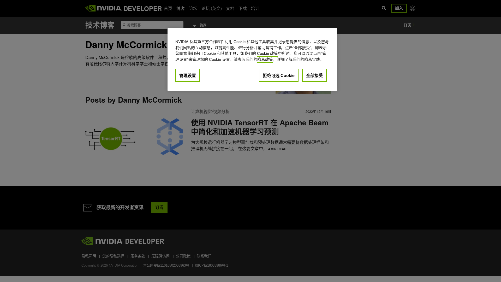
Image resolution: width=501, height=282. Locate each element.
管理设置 (187, 75)
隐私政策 (265, 59)
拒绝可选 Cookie (279, 75)
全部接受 (314, 75)
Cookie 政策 (267, 53)
